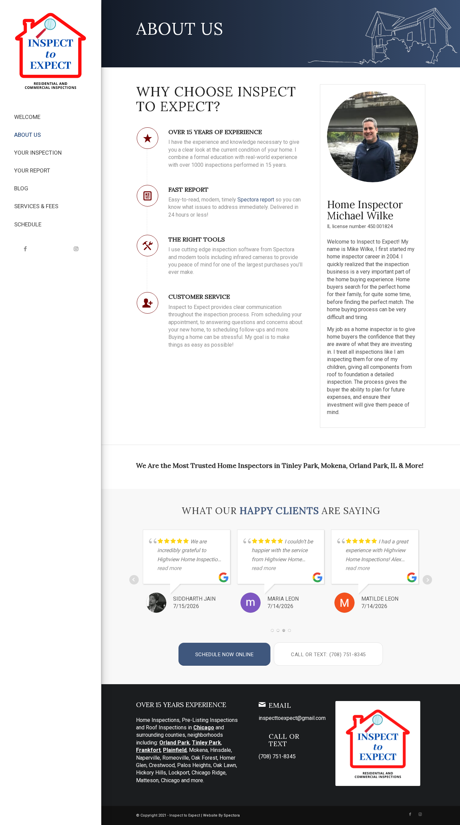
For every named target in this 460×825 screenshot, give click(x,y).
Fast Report (188, 189)
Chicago (203, 727)
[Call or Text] (262, 735)
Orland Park (174, 742)
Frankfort (148, 750)
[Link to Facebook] (25, 248)
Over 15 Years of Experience (215, 132)
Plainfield (175, 750)
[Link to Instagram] (76, 248)
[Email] (262, 704)
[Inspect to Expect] (50, 50)
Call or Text (284, 740)
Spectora (232, 815)
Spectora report (255, 199)
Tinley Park (206, 742)
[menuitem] (50, 117)
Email (280, 705)
